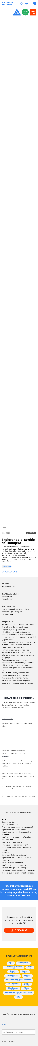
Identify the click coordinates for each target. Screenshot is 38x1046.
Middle (8, 586)
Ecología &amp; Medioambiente (18, 980)
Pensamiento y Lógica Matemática (18, 992)
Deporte (27, 975)
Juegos (26, 984)
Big (3, 586)
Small (14, 586)
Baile (30, 967)
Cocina (24, 971)
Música (26, 988)
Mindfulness (13, 988)
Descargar (21, 930)
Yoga (18, 997)
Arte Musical (7, 566)
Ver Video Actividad (7, 719)
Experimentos (13, 984)
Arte (10, 963)
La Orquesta (5, 756)
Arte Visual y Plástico (13, 967)
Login (26, 3)
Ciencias (13, 971)
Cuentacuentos (12, 975)
